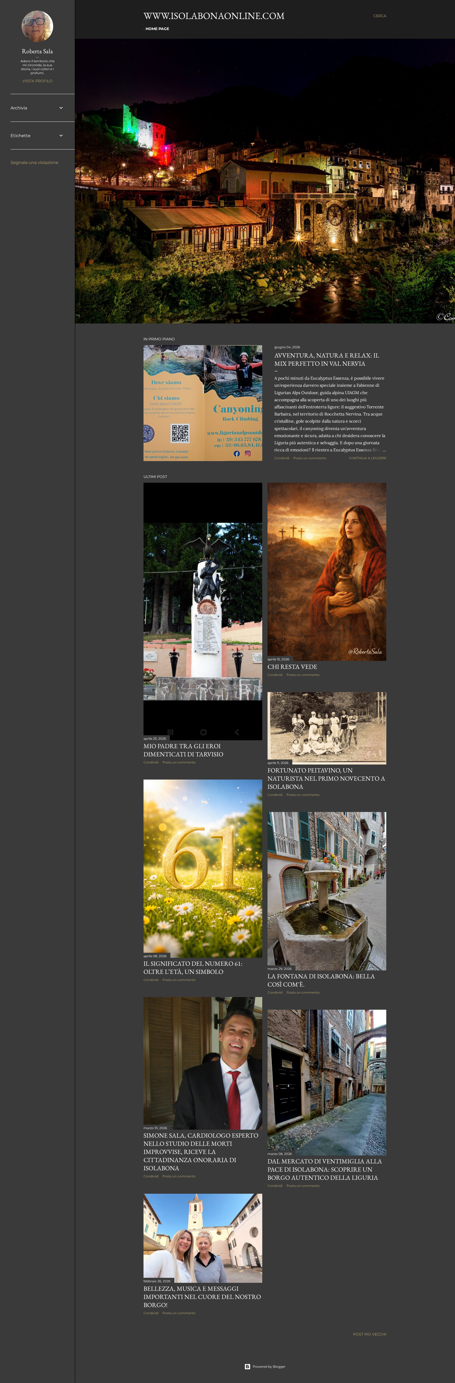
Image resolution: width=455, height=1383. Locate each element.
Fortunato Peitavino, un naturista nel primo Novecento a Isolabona (326, 778)
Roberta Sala (37, 51)
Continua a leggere (367, 458)
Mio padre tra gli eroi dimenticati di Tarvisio (183, 750)
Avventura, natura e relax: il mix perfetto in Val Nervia (326, 359)
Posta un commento (310, 458)
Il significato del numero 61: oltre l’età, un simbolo (193, 967)
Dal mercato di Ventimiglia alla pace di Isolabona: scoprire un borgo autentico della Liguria (325, 1169)
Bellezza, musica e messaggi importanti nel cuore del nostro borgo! (202, 1296)
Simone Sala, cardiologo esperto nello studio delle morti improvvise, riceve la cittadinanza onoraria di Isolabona (201, 1151)
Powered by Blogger (269, 1367)
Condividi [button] (281, 458)
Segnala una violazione (34, 162)
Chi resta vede (292, 667)
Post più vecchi (369, 1334)
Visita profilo (37, 81)
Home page (157, 28)
